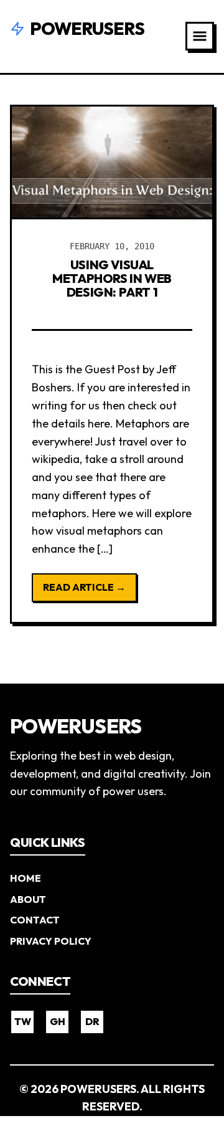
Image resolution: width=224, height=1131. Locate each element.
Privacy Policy (50, 941)
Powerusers (87, 28)
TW (22, 1021)
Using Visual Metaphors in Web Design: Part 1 (112, 278)
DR (92, 1021)
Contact (35, 920)
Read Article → (84, 587)
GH (57, 1021)
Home (25, 878)
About (28, 899)
